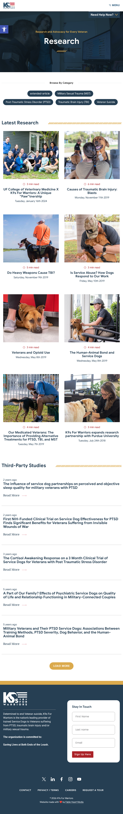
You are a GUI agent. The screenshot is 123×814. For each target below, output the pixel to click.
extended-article (40, 93)
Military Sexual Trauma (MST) (73, 93)
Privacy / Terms (48, 790)
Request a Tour (93, 790)
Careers (70, 790)
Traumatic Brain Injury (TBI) (73, 102)
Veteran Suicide (106, 102)
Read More (11, 495)
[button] (61, 666)
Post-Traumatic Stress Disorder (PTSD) (28, 102)
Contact (25, 790)
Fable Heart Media (74, 802)
